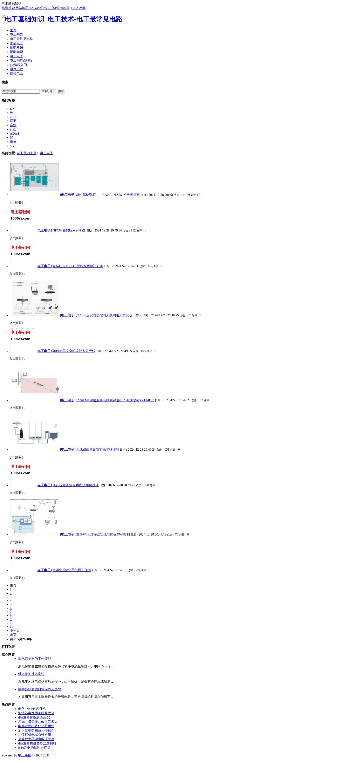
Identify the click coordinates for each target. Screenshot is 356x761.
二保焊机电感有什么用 (34, 734)
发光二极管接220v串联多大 (38, 721)
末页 (13, 635)
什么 (13, 129)
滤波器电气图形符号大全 (36, 713)
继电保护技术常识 (31, 674)
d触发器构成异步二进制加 (37, 743)
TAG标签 (36, 8)
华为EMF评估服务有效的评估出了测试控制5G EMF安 (115, 400)
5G (12, 146)
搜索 (61, 91)
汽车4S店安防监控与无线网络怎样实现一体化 (109, 315)
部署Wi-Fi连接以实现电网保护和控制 (103, 534)
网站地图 (22, 8)
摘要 (13, 120)
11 (11, 626)
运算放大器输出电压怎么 (36, 739)
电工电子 (46, 153)
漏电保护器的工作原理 (34, 658)
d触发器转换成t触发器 (34, 717)
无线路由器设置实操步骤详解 (97, 449)
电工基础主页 (26, 153)
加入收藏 (78, 8)
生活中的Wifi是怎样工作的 (72, 570)
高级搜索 (8, 8)
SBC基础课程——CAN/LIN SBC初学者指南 (108, 194)
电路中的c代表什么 (32, 709)
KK (12, 108)
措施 (13, 141)
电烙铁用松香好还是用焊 (36, 726)
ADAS (14, 133)
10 (11, 623)
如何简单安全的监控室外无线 (74, 351)
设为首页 (62, 8)
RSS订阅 (49, 8)
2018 (13, 117)
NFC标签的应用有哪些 (69, 230)
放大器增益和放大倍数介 (36, 730)
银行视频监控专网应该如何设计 (76, 485)
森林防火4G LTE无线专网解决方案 (78, 266)
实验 (13, 125)
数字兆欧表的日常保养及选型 (39, 689)
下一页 (15, 630)
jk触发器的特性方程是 (34, 747)
